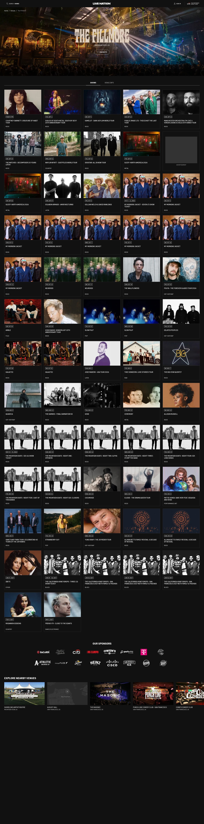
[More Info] (198, 11)
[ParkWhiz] (126, 652)
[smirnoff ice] (129, 663)
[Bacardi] (43, 652)
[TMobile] (143, 652)
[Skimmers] (78, 663)
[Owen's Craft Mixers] (109, 652)
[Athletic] (42, 663)
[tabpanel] (102, 361)
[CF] (61, 663)
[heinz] (95, 663)
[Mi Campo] (92, 652)
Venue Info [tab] (109, 83)
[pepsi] (146, 663)
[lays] (163, 663)
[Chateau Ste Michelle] (60, 652)
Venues (13, 11)
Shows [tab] (93, 83)
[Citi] (76, 652)
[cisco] (112, 663)
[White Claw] (160, 652)
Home (6, 11)
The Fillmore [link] (22, 11)
